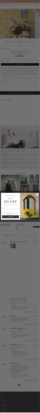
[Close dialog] (37, 194)
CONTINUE (10, 216)
